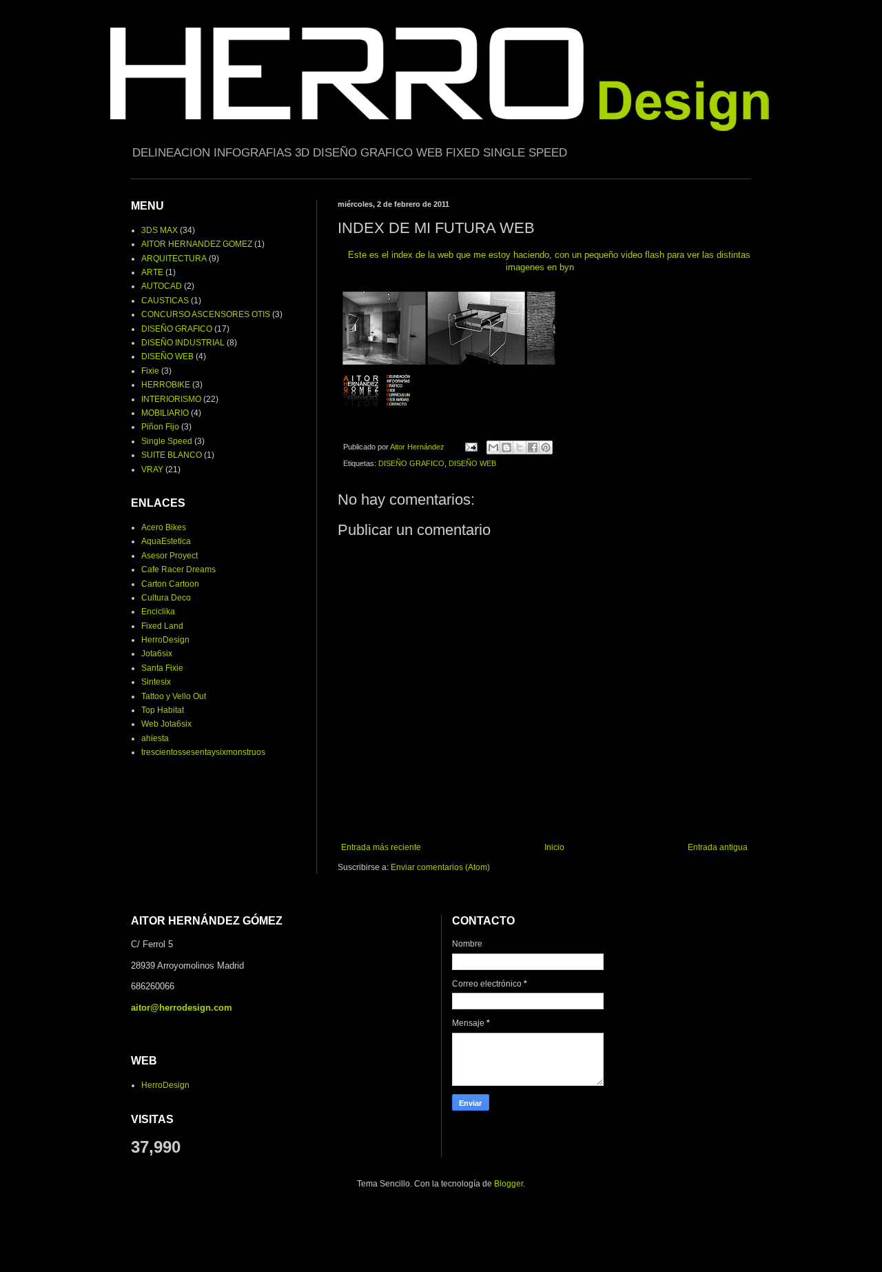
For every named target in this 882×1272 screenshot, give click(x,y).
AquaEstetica (166, 541)
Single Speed (166, 441)
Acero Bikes (163, 527)
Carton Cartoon (170, 584)
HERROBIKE (165, 385)
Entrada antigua (718, 847)
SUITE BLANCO (171, 455)
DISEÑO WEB (472, 463)
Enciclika (158, 611)
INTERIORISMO (171, 399)
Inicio (554, 847)
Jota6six (156, 653)
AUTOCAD (161, 286)
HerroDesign (165, 640)
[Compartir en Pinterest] (546, 447)
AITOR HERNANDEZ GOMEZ (196, 244)
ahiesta (155, 738)
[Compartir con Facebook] (533, 447)
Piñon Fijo (160, 427)
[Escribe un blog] (506, 447)
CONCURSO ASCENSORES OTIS (205, 314)
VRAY (152, 469)
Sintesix (156, 682)
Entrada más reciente (381, 847)
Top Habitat (162, 710)
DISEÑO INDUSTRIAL (183, 342)
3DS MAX (159, 230)
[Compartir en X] (519, 447)
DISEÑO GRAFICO (411, 463)
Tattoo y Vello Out (173, 696)
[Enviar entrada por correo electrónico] (471, 447)
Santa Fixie (162, 668)
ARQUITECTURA (174, 258)
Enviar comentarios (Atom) (440, 867)
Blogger (508, 1184)
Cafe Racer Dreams (178, 569)
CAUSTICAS (165, 300)
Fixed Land (162, 626)
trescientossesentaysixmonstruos (203, 752)
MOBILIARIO (165, 413)
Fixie (150, 371)
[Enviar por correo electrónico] (493, 447)
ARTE (152, 272)
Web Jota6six (166, 724)
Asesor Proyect (169, 556)
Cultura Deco (166, 598)
